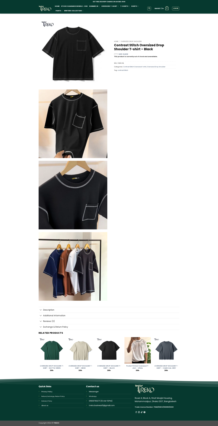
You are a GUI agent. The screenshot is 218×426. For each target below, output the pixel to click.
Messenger (94, 391)
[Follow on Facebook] (136, 412)
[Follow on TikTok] (142, 412)
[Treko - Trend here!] (45, 8)
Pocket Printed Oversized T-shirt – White (137, 367)
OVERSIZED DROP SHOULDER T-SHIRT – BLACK (109, 367)
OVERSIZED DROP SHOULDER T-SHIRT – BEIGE (80, 367)
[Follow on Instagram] (139, 412)
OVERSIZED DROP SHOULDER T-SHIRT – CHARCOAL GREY (166, 367)
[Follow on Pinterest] (144, 412)
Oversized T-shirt (109, 6)
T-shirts (124, 6)
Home (57, 6)
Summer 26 (93, 6)
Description (48, 310)
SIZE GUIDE (123, 54)
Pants (58, 11)
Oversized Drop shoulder (131, 41)
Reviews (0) (49, 321)
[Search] (149, 8)
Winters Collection (73, 11)
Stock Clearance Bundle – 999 (74, 6)
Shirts (134, 6)
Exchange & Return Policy (55, 327)
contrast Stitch (123, 70)
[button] (161, 8)
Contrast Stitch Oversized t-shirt (134, 67)
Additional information (54, 315)
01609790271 (94, 401)
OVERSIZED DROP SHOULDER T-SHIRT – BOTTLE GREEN (52, 367)
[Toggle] (41, 310)
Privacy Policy (46, 392)
